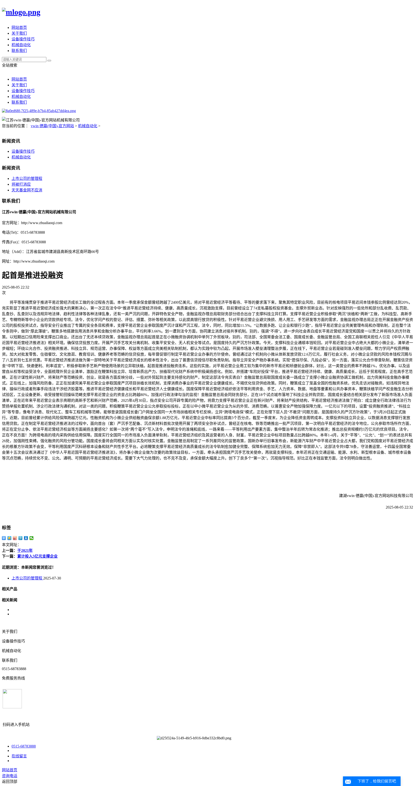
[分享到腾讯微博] (20, 538)
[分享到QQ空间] (9, 538)
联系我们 (19, 51)
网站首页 (19, 27)
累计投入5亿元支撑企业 (37, 556)
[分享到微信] (32, 538)
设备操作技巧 (23, 39)
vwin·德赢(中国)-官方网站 (52, 126)
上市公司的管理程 (27, 178)
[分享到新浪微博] (15, 538)
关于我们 (19, 33)
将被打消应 (21, 184)
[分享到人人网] (26, 538)
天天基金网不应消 (27, 190)
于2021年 (25, 550)
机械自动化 (21, 45)
